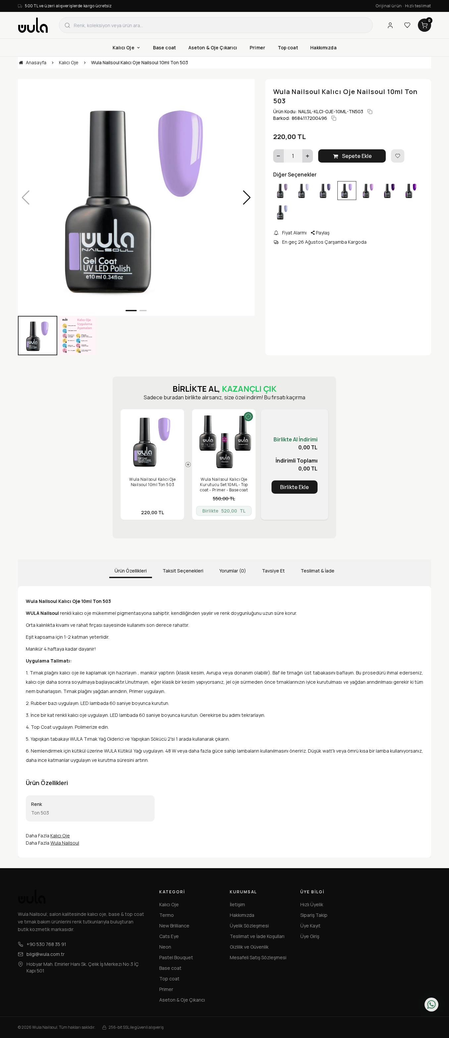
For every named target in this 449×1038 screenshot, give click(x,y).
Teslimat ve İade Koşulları (257, 936)
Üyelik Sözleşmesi (249, 925)
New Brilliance (174, 925)
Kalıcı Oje (60, 835)
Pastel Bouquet (176, 957)
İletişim (237, 904)
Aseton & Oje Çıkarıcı (182, 1000)
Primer (166, 989)
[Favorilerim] (407, 25)
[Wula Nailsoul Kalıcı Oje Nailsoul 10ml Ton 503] (152, 441)
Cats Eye (169, 936)
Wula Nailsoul (64, 843)
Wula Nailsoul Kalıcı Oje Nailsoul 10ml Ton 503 (152, 481)
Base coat (170, 968)
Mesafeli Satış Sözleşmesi (258, 957)
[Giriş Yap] (390, 25)
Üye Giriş (309, 936)
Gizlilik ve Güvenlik (249, 947)
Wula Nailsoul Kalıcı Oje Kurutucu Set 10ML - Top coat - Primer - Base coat (224, 484)
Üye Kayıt (310, 925)
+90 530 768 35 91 (46, 944)
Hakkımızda (242, 915)
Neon (165, 947)
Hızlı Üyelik (311, 904)
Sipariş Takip (313, 915)
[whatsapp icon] (431, 1005)
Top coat (169, 978)
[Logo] (33, 25)
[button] (131, 310)
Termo (166, 915)
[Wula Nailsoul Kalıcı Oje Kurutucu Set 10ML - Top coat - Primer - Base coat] (224, 441)
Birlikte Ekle (294, 487)
